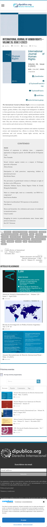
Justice (18, 241)
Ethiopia (39, 234)
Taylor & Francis (35, 241)
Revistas (25, 46)
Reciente (4, 388)
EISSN (32, 234)
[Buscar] (38, 381)
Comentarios (21, 388)
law (25, 241)
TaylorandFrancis (37, 91)
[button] (44, 502)
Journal (10, 241)
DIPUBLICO (24, 234)
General (5, 236)
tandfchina (40, 95)
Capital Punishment (20, 232)
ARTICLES (8, 232)
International (41, 236)
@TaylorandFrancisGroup (36, 85)
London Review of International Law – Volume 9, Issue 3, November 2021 (15, 251)
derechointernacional (10, 234)
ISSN (3, 241)
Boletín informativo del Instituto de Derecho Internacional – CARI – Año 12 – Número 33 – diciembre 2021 (31, 259)
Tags (29, 388)
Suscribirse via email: (23, 464)
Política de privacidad (27, 524)
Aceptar (23, 520)
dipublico (7, 46)
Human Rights (15, 236)
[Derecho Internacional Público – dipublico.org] (23, 5)
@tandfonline (39, 76)
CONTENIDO (33, 232)
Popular (12, 388)
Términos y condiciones (7, 491)
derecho (42, 232)
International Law (38, 239)
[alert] (23, 374)
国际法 (4, 244)
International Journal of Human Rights (36, 55)
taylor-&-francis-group (36, 100)
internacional (28, 236)
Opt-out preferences (17, 524)
